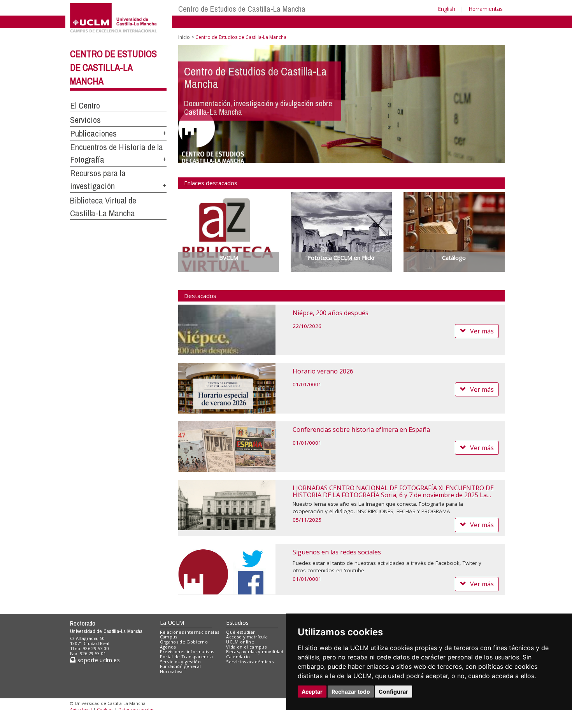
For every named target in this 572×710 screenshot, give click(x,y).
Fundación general (180, 666)
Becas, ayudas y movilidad (254, 651)
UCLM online (240, 642)
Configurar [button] (393, 691)
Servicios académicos (250, 661)
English (446, 8)
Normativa (171, 671)
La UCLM (172, 622)
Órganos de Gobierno (184, 642)
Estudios (237, 622)
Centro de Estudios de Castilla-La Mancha (241, 9)
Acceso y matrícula (247, 637)
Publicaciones (93, 133)
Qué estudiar (240, 632)
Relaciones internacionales (189, 632)
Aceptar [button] (312, 691)
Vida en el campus (246, 647)
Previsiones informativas (187, 651)
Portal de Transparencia (186, 656)
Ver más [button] (482, 331)
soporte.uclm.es (97, 660)
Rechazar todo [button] (351, 691)
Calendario (238, 656)
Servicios (85, 120)
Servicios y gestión (180, 661)
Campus (168, 637)
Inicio (184, 37)
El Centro (85, 105)
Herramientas (485, 8)
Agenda (168, 647)
